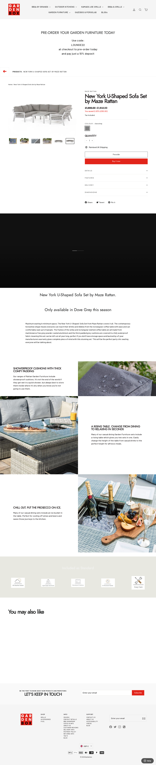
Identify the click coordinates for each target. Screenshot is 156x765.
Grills (43, 717)
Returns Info (69, 734)
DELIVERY (89, 185)
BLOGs (104, 12)
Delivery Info (69, 729)
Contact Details (70, 719)
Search (66, 717)
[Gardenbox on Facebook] (110, 726)
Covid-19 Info (69, 723)
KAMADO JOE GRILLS (91, 6)
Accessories (46, 719)
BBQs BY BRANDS (40, 6)
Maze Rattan (91, 91)
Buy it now (116, 161)
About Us (67, 725)
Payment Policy (70, 731)
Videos (89, 723)
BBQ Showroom (69, 721)
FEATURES (89, 178)
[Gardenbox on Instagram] (119, 726)
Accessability (92, 721)
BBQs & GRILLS (115, 6)
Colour (93, 123)
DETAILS (88, 171)
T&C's (66, 736)
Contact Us (90, 717)
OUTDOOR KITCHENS (65, 6)
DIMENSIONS (91, 192)
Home (10, 84)
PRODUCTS (17, 72)
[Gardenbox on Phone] (124, 726)
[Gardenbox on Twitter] (115, 726)
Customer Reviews (71, 727)
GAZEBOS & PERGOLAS (86, 12)
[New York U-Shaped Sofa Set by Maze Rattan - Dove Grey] (9, 666)
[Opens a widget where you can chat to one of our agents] (147, 761)
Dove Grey (87, 128)
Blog (65, 738)
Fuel (43, 721)
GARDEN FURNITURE (59, 12)
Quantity (90, 135)
